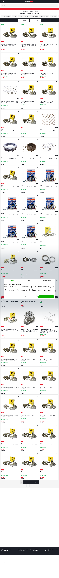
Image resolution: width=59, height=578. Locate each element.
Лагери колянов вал (45, 16)
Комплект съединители (34, 11)
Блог (3, 573)
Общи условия (5, 567)
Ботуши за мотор (35, 561)
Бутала (15, 16)
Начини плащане (5, 563)
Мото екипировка (35, 558)
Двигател (27, 11)
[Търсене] (57, 5)
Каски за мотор (35, 560)
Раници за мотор (35, 567)
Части (24, 11)
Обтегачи (27, 16)
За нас (3, 558)
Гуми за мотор (34, 563)
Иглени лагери (35, 16)
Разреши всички (46, 296)
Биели (21, 16)
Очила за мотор (35, 565)
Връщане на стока (5, 565)
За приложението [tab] (47, 280)
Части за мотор (35, 571)
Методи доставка (5, 561)
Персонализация (28, 296)
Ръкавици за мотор (35, 569)
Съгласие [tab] (12, 280)
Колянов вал (54, 16)
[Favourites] (54, 2)
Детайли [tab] (29, 280)
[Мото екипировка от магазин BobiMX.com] (21, 11)
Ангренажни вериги (6, 16)
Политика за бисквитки (6, 571)
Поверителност (5, 569)
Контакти (3, 560)
